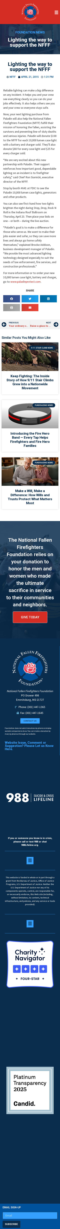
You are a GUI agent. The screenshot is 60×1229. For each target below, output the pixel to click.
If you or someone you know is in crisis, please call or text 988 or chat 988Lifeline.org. (30, 841)
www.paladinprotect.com (25, 281)
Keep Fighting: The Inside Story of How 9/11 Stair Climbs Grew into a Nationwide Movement (30, 382)
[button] (51, 12)
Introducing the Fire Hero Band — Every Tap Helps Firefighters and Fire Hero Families (30, 440)
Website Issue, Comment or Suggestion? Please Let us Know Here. (29, 746)
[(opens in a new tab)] (30, 356)
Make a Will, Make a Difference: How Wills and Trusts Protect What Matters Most (30, 497)
